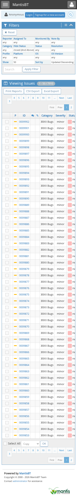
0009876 (24, 288)
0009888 (24, 211)
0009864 (24, 365)
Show (6, 62)
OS (36, 53)
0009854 (24, 429)
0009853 (24, 435)
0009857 (24, 410)
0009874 (24, 301)
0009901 (24, 128)
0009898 (24, 147)
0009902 (24, 121)
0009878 (24, 275)
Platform (18, 53)
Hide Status (20, 46)
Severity (61, 115)
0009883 (24, 243)
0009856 (24, 416)
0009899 (24, 141)
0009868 (24, 339)
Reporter (7, 38)
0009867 (24, 346)
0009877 (24, 281)
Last (70, 97)
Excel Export (51, 91)
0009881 (24, 256)
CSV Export (33, 91)
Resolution (57, 46)
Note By (55, 38)
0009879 (24, 269)
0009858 (24, 403)
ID (24, 115)
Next (61, 97)
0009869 (24, 333)
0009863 (24, 371)
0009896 (24, 160)
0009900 (24, 134)
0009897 (24, 153)
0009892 (24, 185)
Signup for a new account (49, 15)
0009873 (24, 307)
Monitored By (42, 38)
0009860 (24, 390)
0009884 (24, 237)
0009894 (24, 173)
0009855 (24, 422)
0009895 (24, 166)
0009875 (24, 294)
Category (7, 46)
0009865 (24, 358)
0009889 (24, 205)
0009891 (24, 192)
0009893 (24, 179)
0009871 (24, 320)
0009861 (24, 384)
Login (29, 15)
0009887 (24, 217)
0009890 (24, 198)
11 (49, 97)
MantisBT (25, 473)
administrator (20, 481)
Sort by (39, 62)
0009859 (24, 397)
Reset (11, 32)
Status (38, 46)
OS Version (57, 53)
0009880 (24, 262)
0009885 (24, 230)
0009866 (24, 352)
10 (43, 97)
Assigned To (20, 38)
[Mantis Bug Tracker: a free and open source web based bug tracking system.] (59, 490)
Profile (6, 53)
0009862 (24, 378)
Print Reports (14, 91)
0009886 (24, 224)
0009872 (24, 314)
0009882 (24, 249)
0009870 (24, 326)
